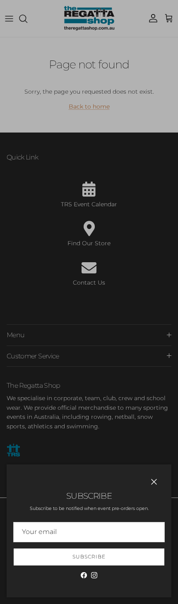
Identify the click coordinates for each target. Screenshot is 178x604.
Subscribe (89, 556)
